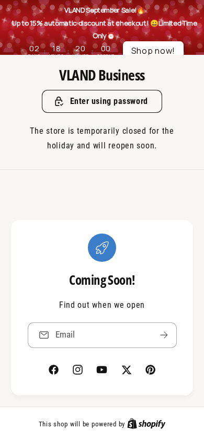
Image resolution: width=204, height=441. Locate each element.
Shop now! (153, 50)
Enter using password (109, 101)
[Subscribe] (164, 334)
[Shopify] (146, 424)
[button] (102, 101)
